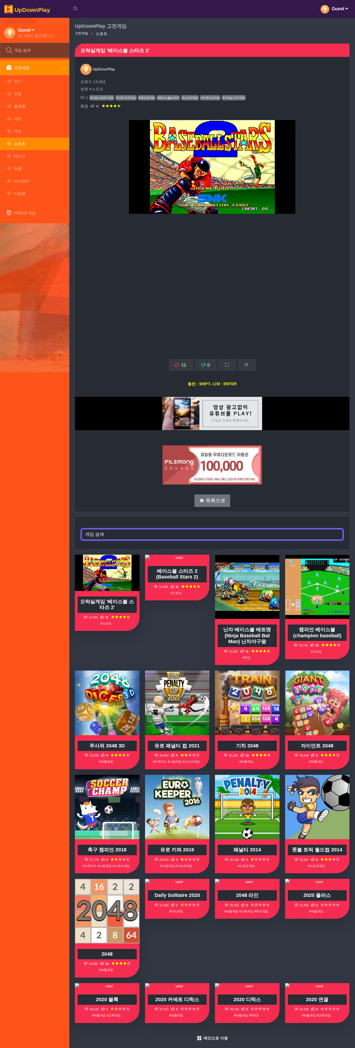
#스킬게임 (175, 761)
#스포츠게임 (190, 97)
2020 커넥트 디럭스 (177, 999)
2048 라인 (247, 895)
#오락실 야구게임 (234, 97)
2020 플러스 (317, 895)
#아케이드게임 (210, 97)
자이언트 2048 (317, 745)
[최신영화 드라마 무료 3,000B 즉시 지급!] (212, 459)
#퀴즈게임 (261, 911)
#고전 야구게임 (126, 97)
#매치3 (253, 1015)
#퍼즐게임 (106, 761)
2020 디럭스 (247, 999)
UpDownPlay (103, 69)
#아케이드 (160, 761)
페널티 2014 (247, 849)
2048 (107, 954)
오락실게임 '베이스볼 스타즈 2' (107, 604)
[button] (36, 32)
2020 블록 (107, 999)
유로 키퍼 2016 (177, 849)
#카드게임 (176, 911)
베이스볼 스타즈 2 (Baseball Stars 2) (177, 574)
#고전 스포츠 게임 (101, 97)
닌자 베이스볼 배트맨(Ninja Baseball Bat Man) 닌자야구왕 (247, 635)
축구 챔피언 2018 (107, 849)
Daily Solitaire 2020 (177, 895)
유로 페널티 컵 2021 (177, 745)
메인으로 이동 (216, 1038)
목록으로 (214, 500)
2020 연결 (317, 999)
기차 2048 (247, 745)
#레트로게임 (146, 97)
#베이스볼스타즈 (168, 97)
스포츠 (101, 33)
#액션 (246, 657)
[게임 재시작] (247, 365)
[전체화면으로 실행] (227, 365)
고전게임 (81, 33)
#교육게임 (246, 911)
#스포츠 (96, 89)
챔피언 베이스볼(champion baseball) (317, 632)
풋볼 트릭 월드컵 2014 (317, 849)
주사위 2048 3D (107, 745)
